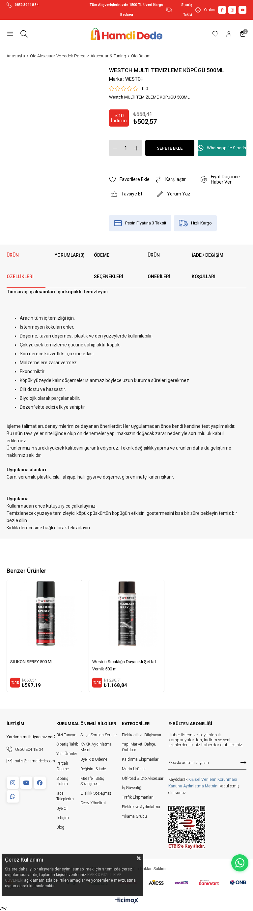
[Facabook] (40, 783)
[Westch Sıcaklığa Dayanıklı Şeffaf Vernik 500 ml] (126, 617)
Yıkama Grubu (134, 816)
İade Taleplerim (65, 796)
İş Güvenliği (132, 787)
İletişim (62, 817)
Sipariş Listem (62, 781)
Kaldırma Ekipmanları (140, 759)
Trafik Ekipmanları (138, 797)
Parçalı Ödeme (62, 766)
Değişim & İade (93, 769)
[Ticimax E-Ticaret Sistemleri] (126, 900)
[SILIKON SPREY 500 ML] (44, 617)
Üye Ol (62, 808)
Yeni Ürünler (66, 753)
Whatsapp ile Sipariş (226, 147)
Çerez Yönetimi (93, 803)
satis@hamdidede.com (35, 761)
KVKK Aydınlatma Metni (96, 747)
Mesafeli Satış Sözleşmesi (92, 781)
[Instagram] (13, 783)
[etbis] (186, 827)
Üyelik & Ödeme (93, 759)
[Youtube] (26, 783)
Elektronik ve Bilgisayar (141, 735)
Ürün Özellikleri (20, 265)
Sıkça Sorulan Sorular (98, 735)
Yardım (209, 10)
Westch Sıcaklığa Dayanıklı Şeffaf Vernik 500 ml (124, 665)
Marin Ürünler (134, 769)
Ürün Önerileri (159, 265)
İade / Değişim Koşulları (207, 265)
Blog (60, 827)
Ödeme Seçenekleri (108, 265)
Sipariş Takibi (186, 9)
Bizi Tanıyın (66, 735)
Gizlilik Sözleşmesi (96, 793)
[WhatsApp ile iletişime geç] (239, 862)
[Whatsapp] (13, 796)
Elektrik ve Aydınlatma (141, 807)
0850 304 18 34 (27, 5)
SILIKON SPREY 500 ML (32, 661)
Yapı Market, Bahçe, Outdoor (139, 747)
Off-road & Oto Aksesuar (142, 778)
